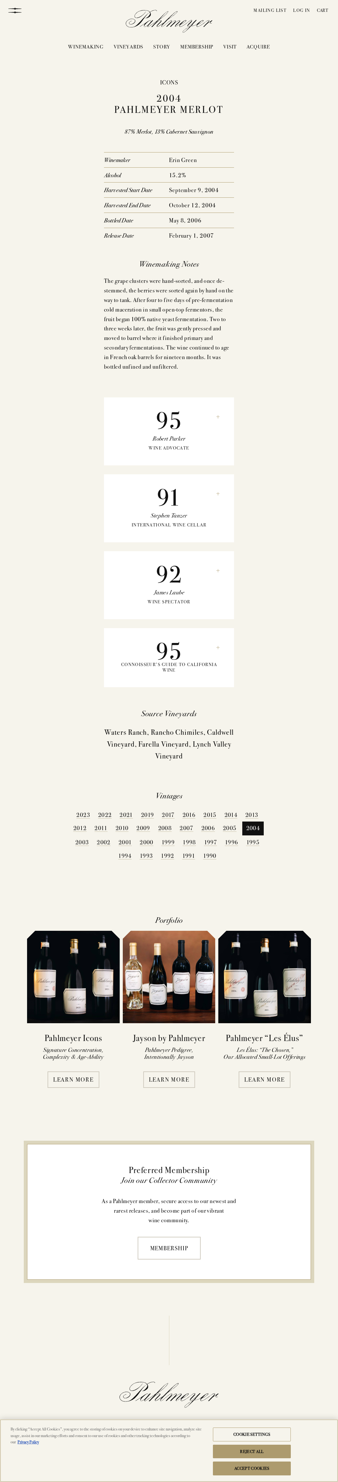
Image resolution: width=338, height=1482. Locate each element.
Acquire (258, 46)
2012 (79, 828)
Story (161, 46)
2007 (186, 828)
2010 (122, 828)
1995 (252, 842)
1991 (188, 855)
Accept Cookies (251, 1468)
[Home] (169, 23)
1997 (210, 842)
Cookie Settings (251, 1434)
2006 (208, 828)
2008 (165, 828)
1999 (168, 842)
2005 (229, 828)
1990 (209, 855)
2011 (100, 828)
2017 (168, 814)
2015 (209, 814)
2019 (147, 814)
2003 (82, 842)
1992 (167, 855)
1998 (189, 842)
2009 (143, 828)
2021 (126, 814)
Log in (301, 10)
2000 (146, 842)
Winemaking (86, 46)
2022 (105, 814)
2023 (83, 814)
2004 (253, 828)
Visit (230, 46)
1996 (231, 842)
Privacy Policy (28, 1442)
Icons (169, 82)
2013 (251, 814)
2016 (189, 814)
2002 (103, 842)
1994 (124, 855)
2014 (230, 814)
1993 (146, 855)
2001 (125, 842)
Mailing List (270, 10)
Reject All (251, 1451)
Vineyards (128, 46)
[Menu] (15, 10)
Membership (196, 46)
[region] (169, 1450)
